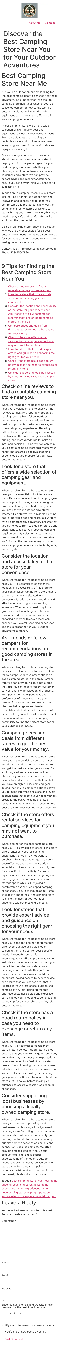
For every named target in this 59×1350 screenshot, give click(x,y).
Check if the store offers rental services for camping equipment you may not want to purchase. (31, 341)
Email (6, 1275)
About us (34, 22)
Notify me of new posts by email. (25, 1331)
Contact (50, 22)
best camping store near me (29, 1180)
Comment (9, 1220)
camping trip (33, 1192)
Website (6, 1288)
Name (6, 1262)
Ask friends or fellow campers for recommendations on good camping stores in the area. (30, 317)
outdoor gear (47, 1196)
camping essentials (26, 1184)
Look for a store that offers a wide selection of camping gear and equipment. (29, 298)
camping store (16, 1192)
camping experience (26, 1188)
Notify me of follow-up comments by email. (29, 1325)
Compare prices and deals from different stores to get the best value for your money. (31, 329)
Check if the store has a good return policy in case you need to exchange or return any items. (32, 364)
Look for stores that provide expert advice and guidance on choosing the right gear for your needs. (31, 353)
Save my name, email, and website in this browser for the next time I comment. (27, 1306)
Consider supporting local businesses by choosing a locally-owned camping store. (32, 376)
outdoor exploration (26, 1196)
